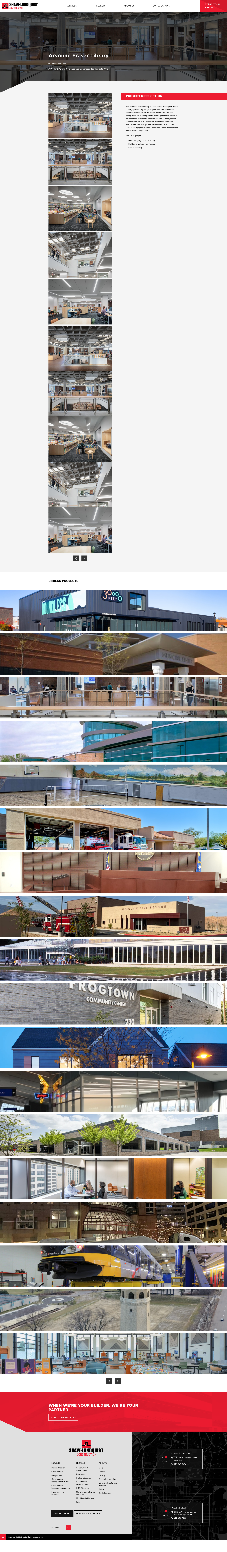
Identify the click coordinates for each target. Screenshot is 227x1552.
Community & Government (82, 1469)
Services (55, 1463)
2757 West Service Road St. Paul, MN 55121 (186, 1459)
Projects (80, 1463)
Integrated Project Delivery (59, 1493)
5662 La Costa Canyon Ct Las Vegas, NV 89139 (185, 1513)
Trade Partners (105, 1493)
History (102, 1475)
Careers (102, 1472)
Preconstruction (58, 1468)
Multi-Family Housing (85, 1498)
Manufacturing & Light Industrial (85, 1493)
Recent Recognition (107, 1479)
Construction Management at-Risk (60, 1480)
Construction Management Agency (60, 1487)
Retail (78, 1502)
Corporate (80, 1474)
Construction (57, 1472)
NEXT (84, 558)
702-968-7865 (180, 1518)
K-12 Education (82, 1488)
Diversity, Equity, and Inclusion (108, 1484)
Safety (101, 1489)
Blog (101, 1468)
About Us (104, 1463)
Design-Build (56, 1475)
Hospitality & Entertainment (82, 1483)
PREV (76, 558)
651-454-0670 (180, 1464)
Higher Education (83, 1478)
